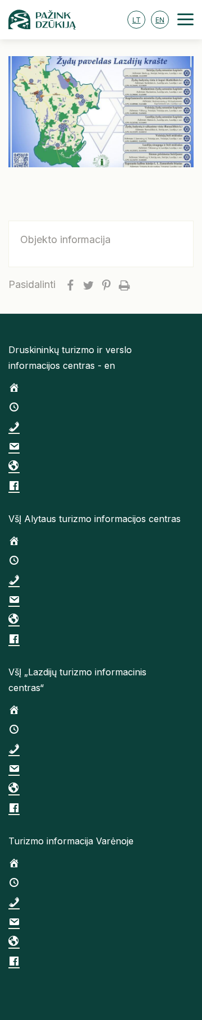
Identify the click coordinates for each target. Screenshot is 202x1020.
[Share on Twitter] (88, 285)
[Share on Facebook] (70, 285)
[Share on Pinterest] (106, 285)
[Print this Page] (124, 285)
